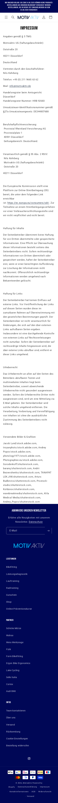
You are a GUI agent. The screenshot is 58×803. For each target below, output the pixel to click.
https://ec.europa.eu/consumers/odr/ (28, 202)
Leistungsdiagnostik (16, 574)
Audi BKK (11, 691)
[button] (6, 17)
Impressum (45, 787)
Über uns (10, 717)
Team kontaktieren (16, 710)
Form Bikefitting (14, 656)
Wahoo (9, 635)
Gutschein (11, 595)
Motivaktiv (27, 783)
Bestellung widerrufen (17, 745)
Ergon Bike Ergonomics (18, 663)
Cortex (9, 684)
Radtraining (12, 588)
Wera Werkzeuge (14, 642)
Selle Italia (11, 677)
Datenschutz (36, 521)
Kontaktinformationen (19, 792)
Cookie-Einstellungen (17, 738)
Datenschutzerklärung (27, 787)
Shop (8, 602)
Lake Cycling (12, 670)
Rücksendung (13, 731)
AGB (33, 792)
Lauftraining (12, 581)
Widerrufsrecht (45, 792)
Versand (10, 724)
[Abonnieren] (48, 530)
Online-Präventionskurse (19, 609)
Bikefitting (11, 567)
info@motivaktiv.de (20, 86)
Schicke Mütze (13, 628)
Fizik (8, 649)
